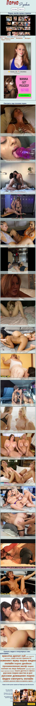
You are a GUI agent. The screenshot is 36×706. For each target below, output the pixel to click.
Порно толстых (5, 39)
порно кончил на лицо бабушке (17, 667)
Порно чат (21, 9)
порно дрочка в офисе (25, 671)
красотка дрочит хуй (13, 656)
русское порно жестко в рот (17, 673)
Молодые (27, 38)
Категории (14, 9)
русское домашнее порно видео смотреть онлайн (18, 677)
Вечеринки (19, 38)
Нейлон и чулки (9, 38)
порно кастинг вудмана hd (21, 658)
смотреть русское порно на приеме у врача (17, 681)
